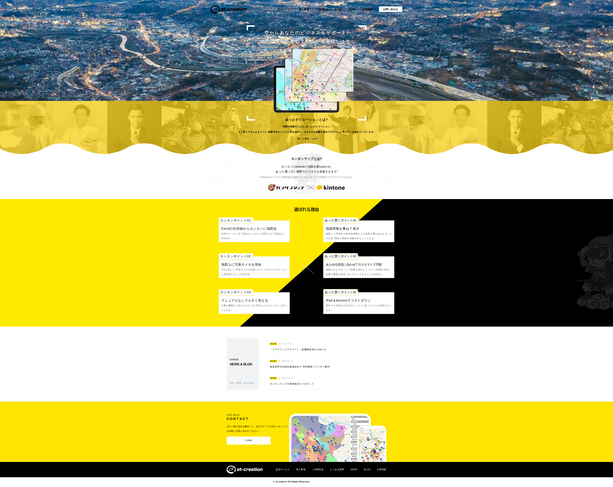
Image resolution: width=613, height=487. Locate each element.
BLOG (367, 469)
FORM (248, 440)
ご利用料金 (318, 469)
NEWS (354, 469)
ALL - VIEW (235, 382)
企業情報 (381, 469)
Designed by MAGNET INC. (325, 481)
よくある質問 (337, 469)
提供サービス (283, 469)
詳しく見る (303, 138)
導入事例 (301, 469)
